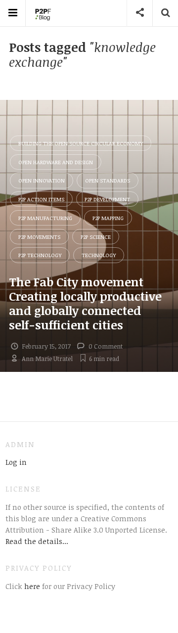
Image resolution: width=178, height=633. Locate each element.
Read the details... (36, 541)
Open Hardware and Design (55, 162)
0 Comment (106, 346)
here (31, 586)
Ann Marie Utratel (47, 358)
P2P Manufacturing (45, 218)
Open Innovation (41, 180)
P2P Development (107, 199)
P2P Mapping (108, 218)
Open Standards (107, 180)
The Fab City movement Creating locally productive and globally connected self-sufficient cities (85, 302)
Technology (99, 255)
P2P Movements (39, 236)
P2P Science (96, 236)
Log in (16, 462)
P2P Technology (39, 255)
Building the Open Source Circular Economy (80, 143)
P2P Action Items (41, 199)
